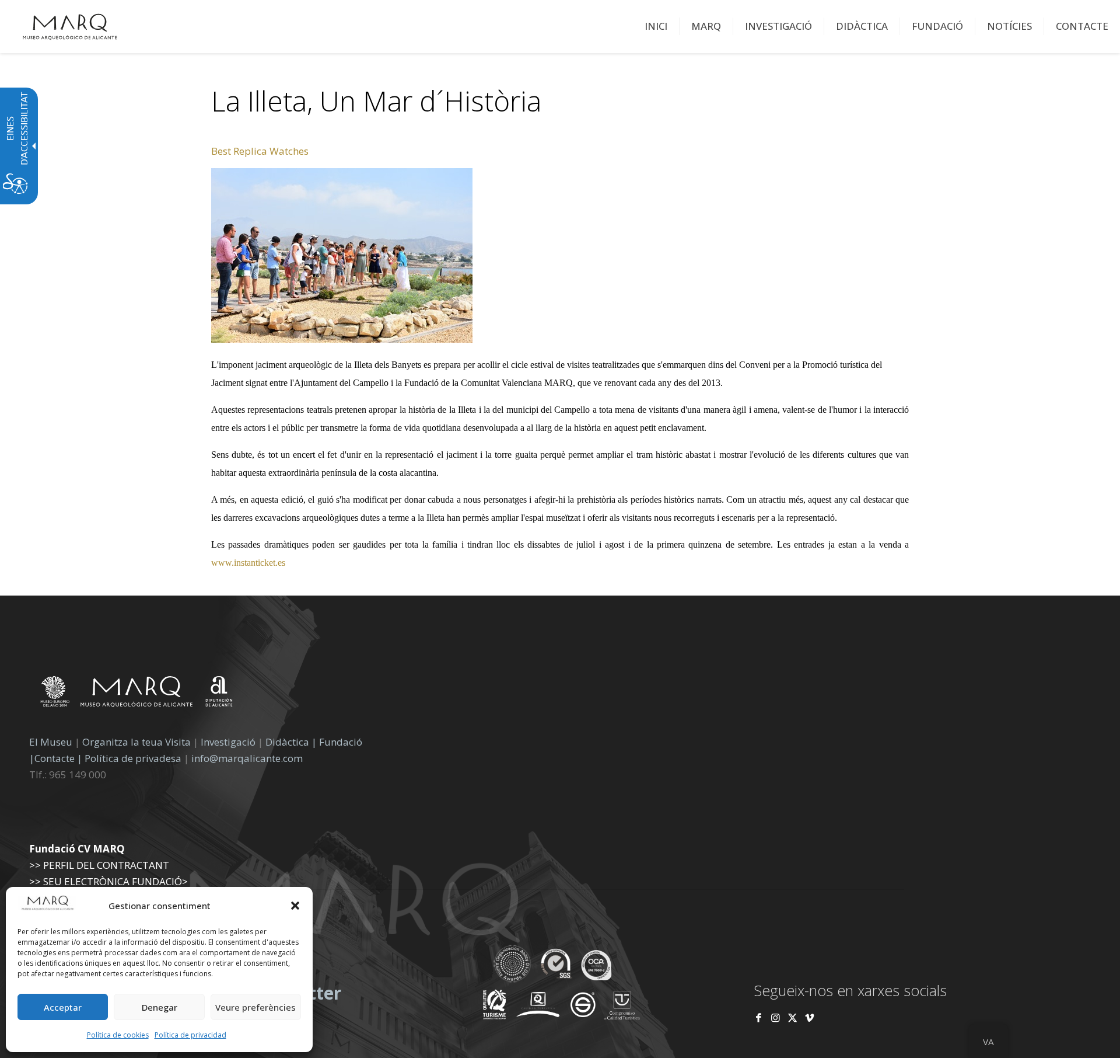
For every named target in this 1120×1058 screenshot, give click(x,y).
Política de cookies (118, 1035)
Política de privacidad (190, 1035)
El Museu (50, 742)
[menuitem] (656, 26)
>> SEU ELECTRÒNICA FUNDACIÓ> (108, 881)
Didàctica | (292, 742)
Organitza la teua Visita (136, 742)
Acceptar (63, 1007)
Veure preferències (255, 1007)
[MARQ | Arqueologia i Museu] (70, 26)
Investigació (228, 742)
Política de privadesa (134, 758)
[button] (295, 905)
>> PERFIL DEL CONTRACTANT (99, 865)
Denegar (159, 1007)
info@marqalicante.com (247, 758)
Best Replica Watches (260, 151)
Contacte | (58, 758)
